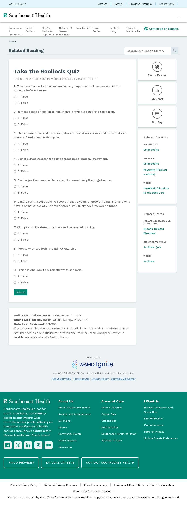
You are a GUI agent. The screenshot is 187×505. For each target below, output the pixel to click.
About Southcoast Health (74, 407)
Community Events (69, 433)
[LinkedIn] (28, 445)
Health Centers (30, 29)
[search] (148, 51)
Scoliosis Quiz (152, 247)
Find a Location (154, 425)
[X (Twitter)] (18, 445)
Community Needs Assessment (92, 491)
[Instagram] (38, 445)
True (23, 96)
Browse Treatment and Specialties (158, 409)
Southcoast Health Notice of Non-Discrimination (144, 484)
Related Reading (26, 50)
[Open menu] (179, 15)
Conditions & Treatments (16, 31)
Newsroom (65, 447)
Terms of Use (81, 378)
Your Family (83, 27)
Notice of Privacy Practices (60, 484)
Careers (102, 3)
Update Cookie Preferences (161, 438)
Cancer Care (108, 414)
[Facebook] (8, 445)
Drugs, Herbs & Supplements (50, 31)
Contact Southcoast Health (110, 462)
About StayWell (61, 378)
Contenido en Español (164, 28)
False (23, 103)
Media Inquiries (67, 440)
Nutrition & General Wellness (65, 31)
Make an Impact (154, 431)
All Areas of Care (111, 440)
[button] (20, 292)
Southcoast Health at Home (118, 433)
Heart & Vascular (111, 407)
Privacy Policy (100, 378)
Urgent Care (166, 3)
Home (12, 41)
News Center (97, 29)
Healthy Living (114, 29)
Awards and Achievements (74, 414)
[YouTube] (49, 445)
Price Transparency (95, 484)
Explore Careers (60, 462)
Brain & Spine (109, 427)
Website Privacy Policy (24, 484)
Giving (118, 3)
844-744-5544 (17, 3)
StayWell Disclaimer (123, 378)
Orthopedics (151, 149)
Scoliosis (148, 261)
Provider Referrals (141, 3)
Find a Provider (153, 418)
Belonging (64, 420)
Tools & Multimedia (133, 29)
